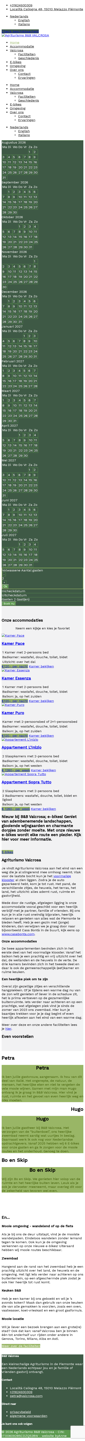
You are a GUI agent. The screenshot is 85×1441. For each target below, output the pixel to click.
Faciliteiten (26, 54)
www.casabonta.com (18, 934)
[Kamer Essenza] (16, 670)
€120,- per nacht (15, 666)
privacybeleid (20, 1412)
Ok (5, 586)
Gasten (7, 599)
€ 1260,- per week (16, 770)
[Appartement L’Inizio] (20, 739)
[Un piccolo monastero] (25, 35)
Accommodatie (22, 46)
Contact (24, 74)
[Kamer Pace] (13, 635)
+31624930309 (21, 5)
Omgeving (18, 66)
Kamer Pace (13, 643)
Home (14, 42)
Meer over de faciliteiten (21, 1346)
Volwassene (22, 570)
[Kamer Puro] (13, 705)
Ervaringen (26, 78)
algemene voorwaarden (28, 1416)
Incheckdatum (13, 591)
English (24, 20)
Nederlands (19, 16)
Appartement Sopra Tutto (26, 782)
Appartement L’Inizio (21, 747)
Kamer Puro (13, 713)
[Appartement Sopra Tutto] (24, 774)
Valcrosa (16, 50)
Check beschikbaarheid (20, 31)
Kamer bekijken (41, 666)
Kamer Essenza (16, 678)
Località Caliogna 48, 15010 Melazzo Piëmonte (46, 9)
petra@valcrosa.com (26, 1396)
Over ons (17, 70)
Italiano (24, 24)
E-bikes (15, 62)
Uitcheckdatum (14, 595)
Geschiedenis (28, 58)
